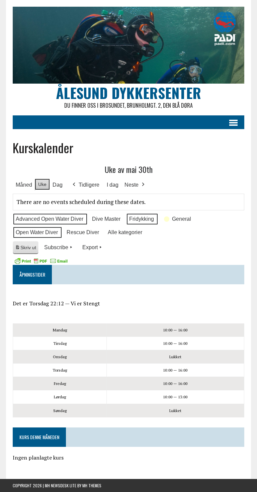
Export (90, 247)
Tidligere (89, 185)
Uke (42, 184)
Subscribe (56, 247)
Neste (131, 185)
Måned (24, 185)
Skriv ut (26, 249)
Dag (58, 185)
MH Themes (91, 485)
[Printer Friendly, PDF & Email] (41, 261)
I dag (112, 185)
